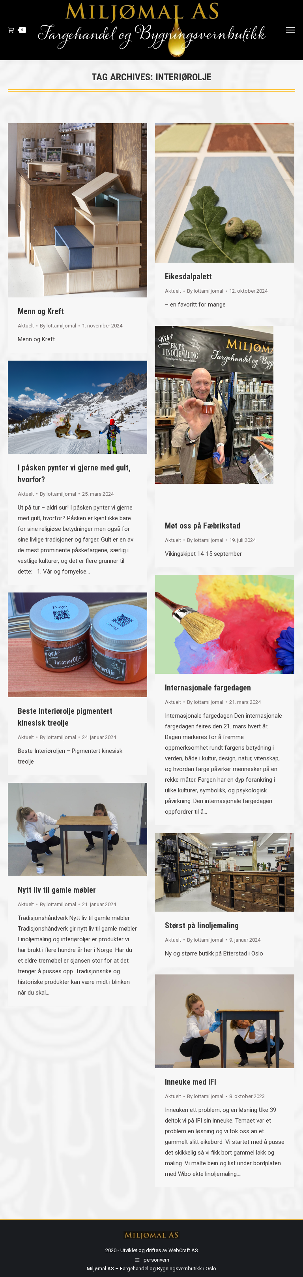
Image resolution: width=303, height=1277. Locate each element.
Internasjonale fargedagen (208, 687)
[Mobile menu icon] (290, 30)
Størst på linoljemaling (202, 925)
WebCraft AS (183, 1250)
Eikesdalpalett (188, 276)
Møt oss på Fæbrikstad (202, 525)
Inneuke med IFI (190, 1082)
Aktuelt (26, 326)
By (58, 326)
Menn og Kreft (41, 311)
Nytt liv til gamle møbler (57, 890)
